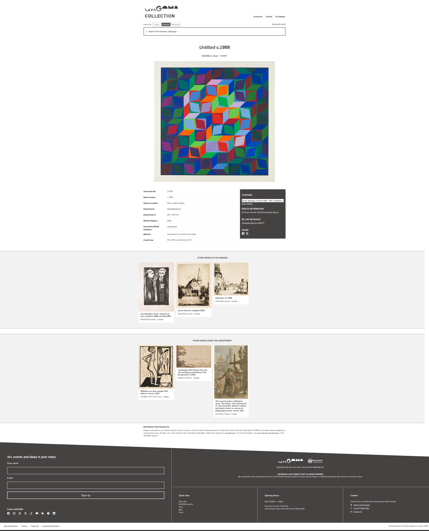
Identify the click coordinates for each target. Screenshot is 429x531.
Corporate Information (50, 526)
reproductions (230, 433)
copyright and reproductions (268, 433)
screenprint (172, 226)
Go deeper (280, 16)
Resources (176, 24)
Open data (183, 501)
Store (181, 507)
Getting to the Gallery (361, 505)
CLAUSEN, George (222, 414)
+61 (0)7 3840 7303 (361, 508)
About (181, 512)
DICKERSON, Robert (148, 319)
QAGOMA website (186, 504)
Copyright (35, 526)
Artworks (258, 16)
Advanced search (279, 24)
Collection (160, 16)
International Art (174, 209)
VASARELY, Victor (210, 55)
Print (169, 220)
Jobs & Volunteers (11, 526)
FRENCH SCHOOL (185, 378)
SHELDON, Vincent (185, 314)
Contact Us (357, 511)
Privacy (24, 526)
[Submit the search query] (145, 31)
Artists (269, 16)
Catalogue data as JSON (252, 223)
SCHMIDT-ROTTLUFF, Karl (151, 396)
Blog (180, 509)
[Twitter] (247, 233)
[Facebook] (243, 233)
